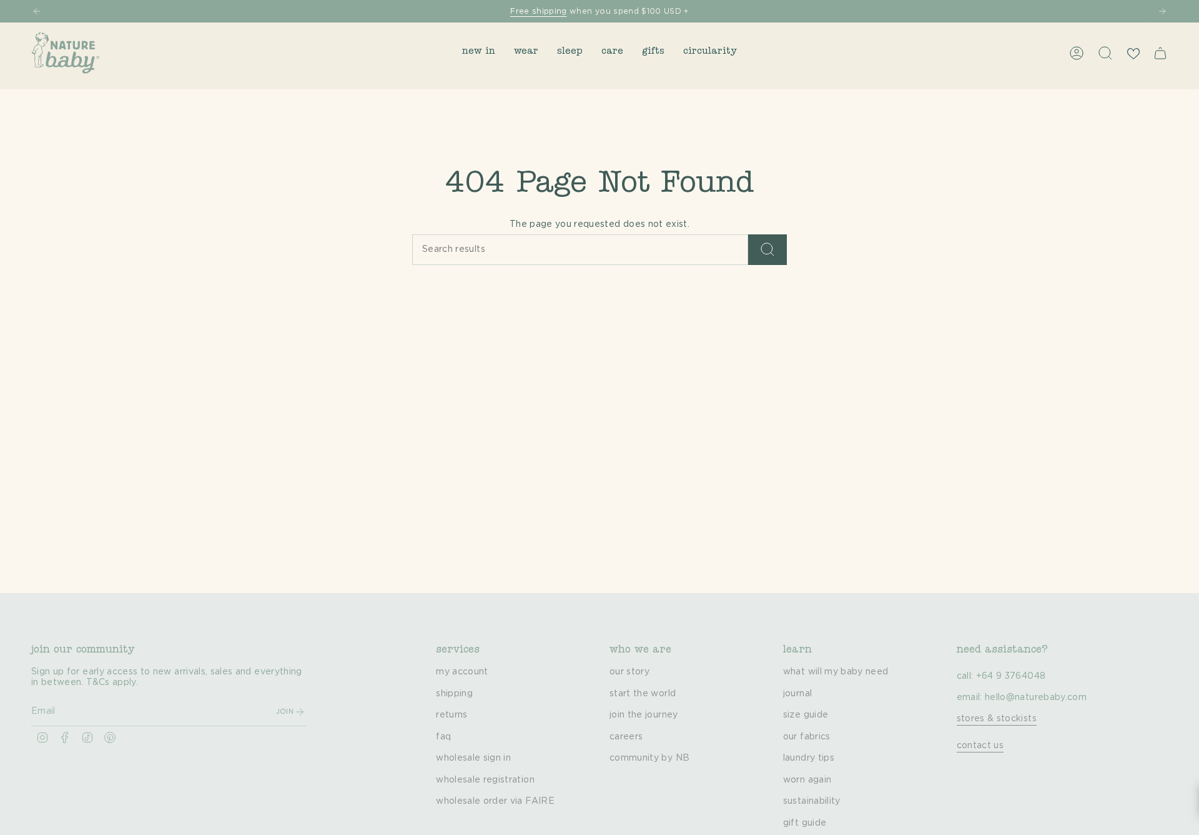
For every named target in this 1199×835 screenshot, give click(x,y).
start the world (642, 693)
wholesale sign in (473, 758)
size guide (806, 715)
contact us (980, 745)
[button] (479, 53)
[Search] (767, 249)
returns (451, 715)
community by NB (649, 758)
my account (462, 672)
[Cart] (1160, 53)
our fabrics (807, 736)
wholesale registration (485, 780)
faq (443, 736)
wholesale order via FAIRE (495, 801)
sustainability (812, 801)
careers (626, 736)
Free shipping (538, 11)
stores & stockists (997, 718)
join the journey (643, 715)
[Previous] (36, 11)
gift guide (805, 823)
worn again (807, 780)
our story (629, 672)
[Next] (1162, 11)
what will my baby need (836, 672)
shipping (454, 693)
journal (797, 693)
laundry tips (808, 758)
